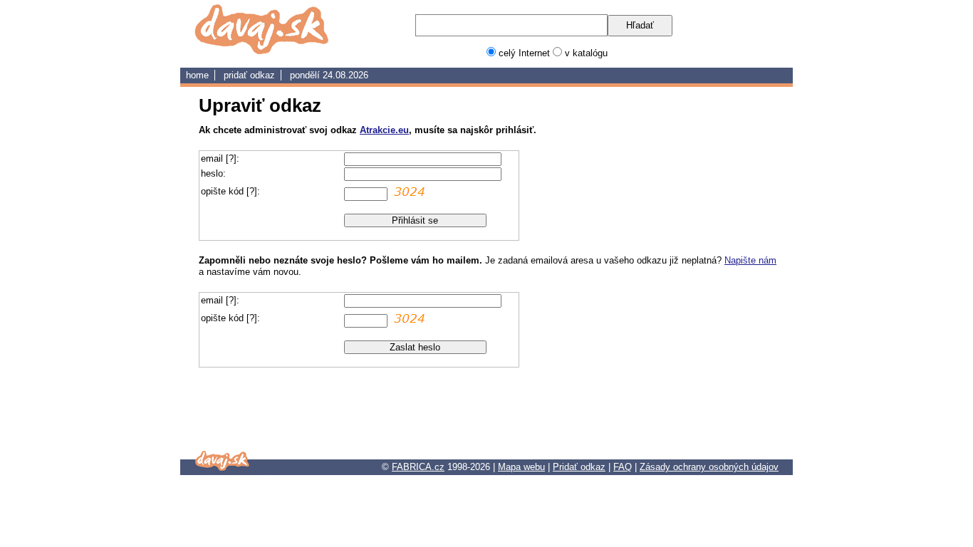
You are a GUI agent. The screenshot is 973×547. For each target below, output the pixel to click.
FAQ (622, 467)
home (197, 75)
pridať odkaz (249, 75)
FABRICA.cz (418, 467)
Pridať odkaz (579, 467)
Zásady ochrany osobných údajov (709, 467)
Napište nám (750, 260)
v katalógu (586, 53)
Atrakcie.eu (384, 130)
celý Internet (524, 53)
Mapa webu (521, 467)
